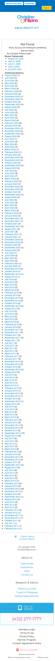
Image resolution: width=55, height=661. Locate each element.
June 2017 (10, 345)
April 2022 (9, 207)
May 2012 (9, 504)
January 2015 (11, 422)
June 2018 (10, 313)
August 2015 (11, 403)
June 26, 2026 (14, 69)
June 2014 (10, 440)
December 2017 (12, 329)
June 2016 (10, 377)
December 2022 (12, 186)
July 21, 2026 (14, 63)
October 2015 (11, 398)
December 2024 (12, 128)
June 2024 (10, 141)
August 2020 (11, 250)
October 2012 (11, 493)
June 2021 (10, 231)
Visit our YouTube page (29, 650)
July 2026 (9, 77)
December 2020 (12, 239)
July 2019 (9, 279)
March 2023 (10, 178)
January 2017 (11, 358)
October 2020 (11, 244)
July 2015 (9, 406)
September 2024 (12, 133)
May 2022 (9, 205)
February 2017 (12, 356)
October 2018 (11, 303)
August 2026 (11, 75)
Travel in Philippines (27, 592)
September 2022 (12, 194)
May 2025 (9, 114)
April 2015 (9, 414)
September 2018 (12, 305)
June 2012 (10, 501)
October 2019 (11, 271)
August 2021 (11, 228)
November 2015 (12, 395)
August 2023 (11, 167)
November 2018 (12, 300)
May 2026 (9, 83)
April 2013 (9, 478)
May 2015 (9, 411)
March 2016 (10, 385)
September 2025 (12, 104)
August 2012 (11, 499)
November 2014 (12, 427)
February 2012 (12, 509)
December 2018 (12, 297)
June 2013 (10, 472)
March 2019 (10, 289)
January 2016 (11, 390)
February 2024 (12, 152)
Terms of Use (27, 633)
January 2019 (11, 295)
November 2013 (12, 459)
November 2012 (12, 491)
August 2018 (11, 308)
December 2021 (12, 218)
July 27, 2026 (14, 61)
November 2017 (12, 332)
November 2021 (12, 220)
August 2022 (11, 197)
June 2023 (10, 173)
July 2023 (9, 170)
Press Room (27, 567)
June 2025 (10, 112)
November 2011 (12, 517)
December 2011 (12, 515)
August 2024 (11, 136)
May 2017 (9, 348)
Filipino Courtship (27, 588)
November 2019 (12, 268)
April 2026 (9, 85)
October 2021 (11, 223)
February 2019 (12, 292)
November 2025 (12, 99)
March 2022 (10, 210)
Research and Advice (14, 3)
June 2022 (10, 202)
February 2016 (12, 387)
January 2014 (11, 454)
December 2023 (12, 157)
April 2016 (9, 382)
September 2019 (12, 274)
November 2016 (12, 364)
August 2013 (11, 467)
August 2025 (11, 107)
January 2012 (11, 512)
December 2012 (12, 488)
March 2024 (10, 149)
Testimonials (30, 3)
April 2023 (9, 175)
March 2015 (10, 417)
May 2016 (9, 380)
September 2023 (12, 165)
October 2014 (11, 430)
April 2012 (9, 507)
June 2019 (10, 281)
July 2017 (9, 342)
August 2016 (11, 372)
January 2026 (11, 93)
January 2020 (11, 266)
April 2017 (9, 350)
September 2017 (12, 337)
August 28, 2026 (15, 58)
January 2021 (11, 236)
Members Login (27, 629)
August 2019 (11, 276)
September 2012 (12, 496)
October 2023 (11, 162)
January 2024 (11, 154)
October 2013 (11, 462)
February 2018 (12, 324)
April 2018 (9, 319)
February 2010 (12, 528)
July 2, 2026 (13, 66)
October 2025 (11, 101)
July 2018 (9, 311)
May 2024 (9, 144)
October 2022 (11, 191)
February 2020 (12, 263)
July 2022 (9, 199)
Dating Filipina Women (27, 596)
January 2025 (11, 125)
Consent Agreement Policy (26, 643)
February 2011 (12, 525)
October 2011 (11, 520)
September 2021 (12, 226)
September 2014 (12, 433)
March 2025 (10, 120)
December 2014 (12, 425)
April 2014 (9, 446)
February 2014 (12, 451)
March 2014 (10, 448)
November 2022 (12, 189)
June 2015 (10, 409)
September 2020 (12, 247)
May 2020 (9, 258)
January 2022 (11, 215)
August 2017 (11, 340)
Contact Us (27, 575)
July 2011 (9, 523)
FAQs (27, 571)
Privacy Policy (26, 636)
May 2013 (9, 475)
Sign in (47, 8)
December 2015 (12, 393)
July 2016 (9, 374)
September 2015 (12, 401)
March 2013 (10, 480)
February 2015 (12, 419)
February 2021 (12, 234)
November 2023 (12, 160)
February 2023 (12, 181)
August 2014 (11, 435)
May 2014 (9, 443)
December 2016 (12, 361)
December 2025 (12, 96)
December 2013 (12, 456)
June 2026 (10, 80)
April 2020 (9, 260)
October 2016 (11, 366)
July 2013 (9, 470)
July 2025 (9, 109)
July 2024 (9, 138)
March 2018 (10, 321)
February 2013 (12, 483)
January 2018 (11, 327)
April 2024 (9, 146)
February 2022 (12, 213)
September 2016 (12, 369)
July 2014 (9, 438)
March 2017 (10, 353)
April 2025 (9, 117)
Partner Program (27, 640)
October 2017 (11, 334)
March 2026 (10, 88)
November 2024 (12, 130)
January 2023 (11, 183)
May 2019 (9, 284)
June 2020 (10, 255)
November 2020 (12, 242)
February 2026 (12, 91)
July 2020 (9, 252)
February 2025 (12, 122)
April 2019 (9, 287)
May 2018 (9, 316)
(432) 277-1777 (31, 28)
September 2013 (12, 464)
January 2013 (11, 486)
